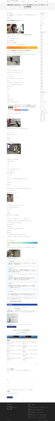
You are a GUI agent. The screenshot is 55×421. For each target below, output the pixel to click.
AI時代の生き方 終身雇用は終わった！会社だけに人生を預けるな (35, 412)
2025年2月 (41, 58)
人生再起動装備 (42, 111)
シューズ (41, 104)
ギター (41, 16)
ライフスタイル (42, 23)
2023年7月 (41, 86)
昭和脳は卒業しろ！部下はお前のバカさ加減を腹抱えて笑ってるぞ (36, 409)
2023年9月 (41, 83)
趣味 (40, 29)
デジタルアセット (42, 106)
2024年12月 (41, 61)
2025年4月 (41, 55)
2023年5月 (41, 89)
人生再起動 (41, 110)
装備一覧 (23, 1)
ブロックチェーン (42, 108)
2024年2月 (41, 76)
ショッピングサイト (42, 17)
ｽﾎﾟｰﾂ (29, 1)
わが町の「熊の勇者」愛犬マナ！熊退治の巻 (15, 301)
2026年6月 (41, 36)
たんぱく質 (41, 94)
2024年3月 (41, 74)
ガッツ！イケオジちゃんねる (12, 0)
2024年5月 (41, 71)
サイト (8, 386)
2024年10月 (41, 64)
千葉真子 (41, 112)
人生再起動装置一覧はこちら (11, 326)
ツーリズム (41, 20)
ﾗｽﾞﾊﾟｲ (42, 1)
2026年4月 (41, 39)
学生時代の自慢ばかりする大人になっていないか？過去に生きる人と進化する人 (37, 414)
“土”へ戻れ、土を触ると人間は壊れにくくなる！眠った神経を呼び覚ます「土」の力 (38, 407)
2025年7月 (41, 51)
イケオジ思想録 (42, 14)
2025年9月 (41, 48)
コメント (8, 371)
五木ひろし (45, 109)
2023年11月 (41, 80)
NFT (41, 93)
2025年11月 (41, 45)
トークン (41, 107)
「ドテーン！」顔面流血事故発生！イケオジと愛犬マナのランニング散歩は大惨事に (18, 50)
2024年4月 (41, 73)
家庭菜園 (35, 1)
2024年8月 (41, 67)
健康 (45, 111)
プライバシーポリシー (10, 406)
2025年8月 (41, 49)
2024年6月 (41, 70)
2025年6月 (41, 52)
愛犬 (47, 1)
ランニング (41, 109)
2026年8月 (41, 33)
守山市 (47, 112)
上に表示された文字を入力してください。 (12, 393)
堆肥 (44, 112)
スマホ (44, 104)
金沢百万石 (41, 121)
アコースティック (42, 95)
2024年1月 (41, 77)
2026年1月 (41, 42)
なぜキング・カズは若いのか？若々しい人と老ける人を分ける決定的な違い (37, 417)
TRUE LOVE (44, 93)
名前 (8, 379)
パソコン (45, 107)
